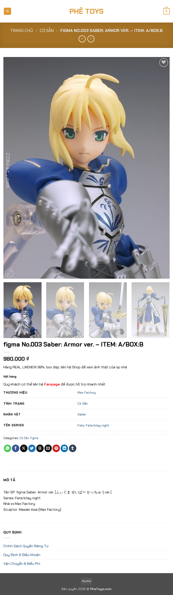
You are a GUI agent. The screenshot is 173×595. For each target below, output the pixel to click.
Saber (81, 414)
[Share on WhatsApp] (7, 448)
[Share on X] (23, 448)
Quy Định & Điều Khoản (21, 554)
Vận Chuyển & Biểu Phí (21, 563)
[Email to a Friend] (48, 448)
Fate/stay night (97, 425)
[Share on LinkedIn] (64, 448)
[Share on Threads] (40, 448)
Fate (80, 425)
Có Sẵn (47, 30)
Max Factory (86, 392)
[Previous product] (90, 38)
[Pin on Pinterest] (56, 448)
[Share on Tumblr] (72, 448)
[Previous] (12, 168)
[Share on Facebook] (15, 448)
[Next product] (82, 38)
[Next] (161, 168)
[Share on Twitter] (32, 448)
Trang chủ (21, 30)
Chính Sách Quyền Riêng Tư (25, 546)
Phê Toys (86, 11)
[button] (7, 11)
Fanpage (52, 384)
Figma (34, 438)
